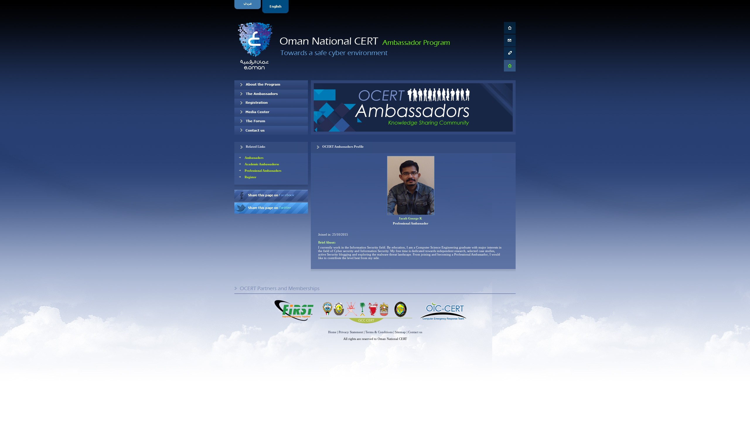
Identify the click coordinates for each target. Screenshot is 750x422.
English (276, 6)
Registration (271, 102)
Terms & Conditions (379, 332)
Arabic (248, 6)
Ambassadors (254, 157)
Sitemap (400, 332)
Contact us (271, 130)
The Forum (271, 121)
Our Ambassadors (271, 93)
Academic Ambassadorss (262, 164)
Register (250, 177)
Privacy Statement (351, 332)
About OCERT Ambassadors (271, 84)
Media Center (271, 112)
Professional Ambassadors (263, 170)
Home (332, 332)
